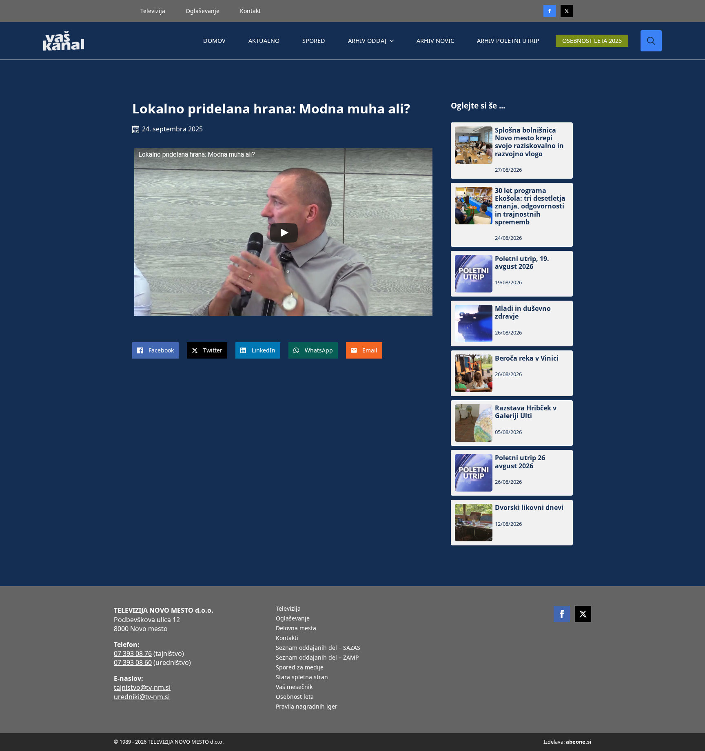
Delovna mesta (296, 628)
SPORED (313, 40)
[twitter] (567, 11)
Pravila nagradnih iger (306, 707)
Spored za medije (300, 668)
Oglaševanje (202, 11)
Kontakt (250, 11)
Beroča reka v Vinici (527, 358)
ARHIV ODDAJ (367, 40)
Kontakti (287, 638)
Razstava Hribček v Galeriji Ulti (525, 412)
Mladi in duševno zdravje (523, 312)
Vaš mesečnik (294, 687)
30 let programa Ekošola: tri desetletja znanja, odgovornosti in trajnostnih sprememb (530, 206)
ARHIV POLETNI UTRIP (508, 40)
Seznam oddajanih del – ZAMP (317, 658)
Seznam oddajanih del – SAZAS (318, 648)
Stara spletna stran (302, 677)
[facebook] (562, 614)
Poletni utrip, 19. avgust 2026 (522, 262)
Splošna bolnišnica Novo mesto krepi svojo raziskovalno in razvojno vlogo (529, 142)
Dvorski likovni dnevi (529, 508)
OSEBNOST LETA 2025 (592, 40)
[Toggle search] (651, 40)
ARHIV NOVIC (435, 40)
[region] (106, 687)
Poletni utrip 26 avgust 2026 (520, 462)
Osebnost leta (295, 697)
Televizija (152, 11)
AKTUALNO (263, 40)
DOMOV (214, 40)
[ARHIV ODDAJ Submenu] (393, 41)
